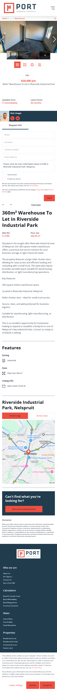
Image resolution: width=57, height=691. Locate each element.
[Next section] (11, 205)
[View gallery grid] (25, 65)
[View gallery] (17, 65)
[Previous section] (3, 205)
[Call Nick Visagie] (12, 118)
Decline (32, 685)
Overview (36, 204)
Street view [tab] (41, 415)
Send (49, 198)
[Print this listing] (32, 65)
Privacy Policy (33, 185)
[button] (2, 39)
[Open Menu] (53, 8)
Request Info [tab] (15, 125)
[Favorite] (49, 18)
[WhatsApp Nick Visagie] (18, 118)
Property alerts (14, 179)
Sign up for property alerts (24, 509)
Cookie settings (16, 685)
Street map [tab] (15, 415)
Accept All (47, 685)
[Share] (55, 18)
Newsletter (12, 174)
